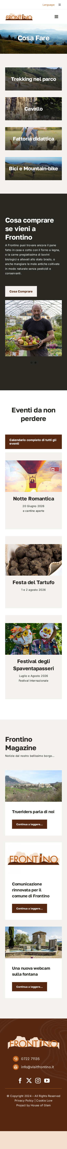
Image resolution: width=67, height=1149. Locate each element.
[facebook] (20, 1080)
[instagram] (38, 1080)
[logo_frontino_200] (19, 14)
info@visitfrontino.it (37, 1067)
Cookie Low (44, 1100)
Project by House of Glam (33, 1105)
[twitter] (29, 1080)
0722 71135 (30, 1059)
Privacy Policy (24, 1100)
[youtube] (47, 1080)
